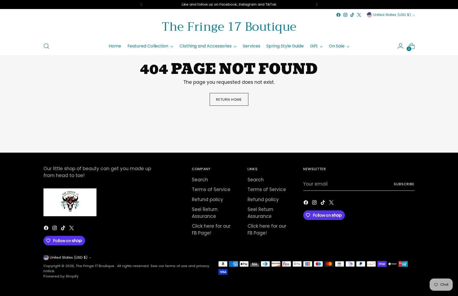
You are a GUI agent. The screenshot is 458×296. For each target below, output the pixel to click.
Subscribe (404, 184)
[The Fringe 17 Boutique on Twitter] (359, 14)
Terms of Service (211, 189)
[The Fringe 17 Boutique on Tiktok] (352, 14)
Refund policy (207, 199)
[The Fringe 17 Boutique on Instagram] (345, 14)
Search (200, 179)
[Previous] (141, 4)
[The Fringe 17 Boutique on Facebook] (338, 14)
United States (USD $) (392, 14)
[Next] (316, 4)
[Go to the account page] (400, 46)
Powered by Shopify (60, 276)
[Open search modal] (46, 46)
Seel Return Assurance (205, 212)
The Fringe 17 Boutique (95, 265)
